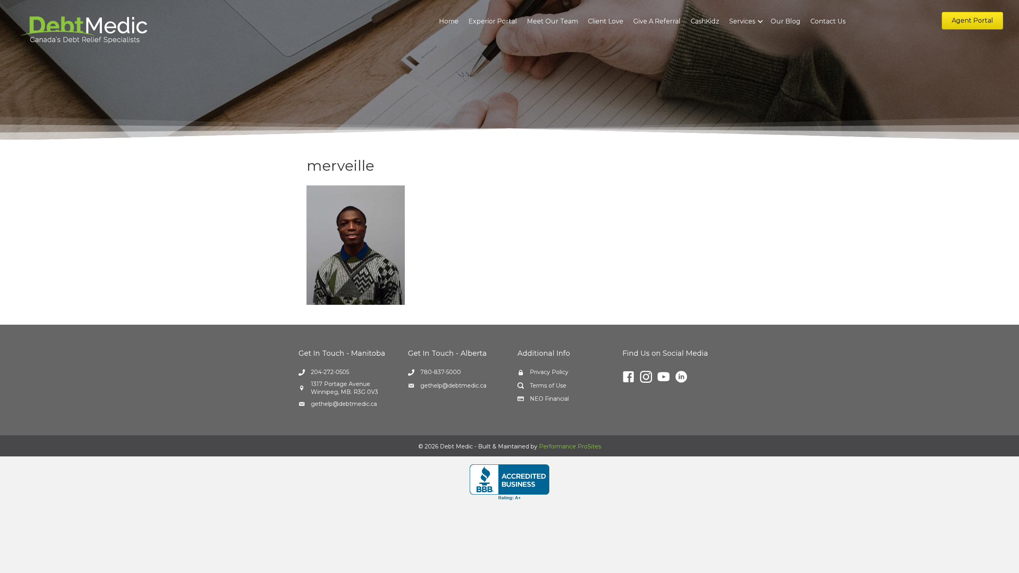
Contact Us (827, 21)
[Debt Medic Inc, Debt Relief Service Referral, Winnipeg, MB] (509, 482)
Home (449, 21)
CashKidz (705, 21)
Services (742, 21)
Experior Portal (493, 21)
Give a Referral (657, 21)
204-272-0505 (330, 372)
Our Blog (785, 21)
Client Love (605, 21)
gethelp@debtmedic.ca (344, 403)
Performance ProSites (570, 446)
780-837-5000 (440, 372)
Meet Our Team (552, 21)
